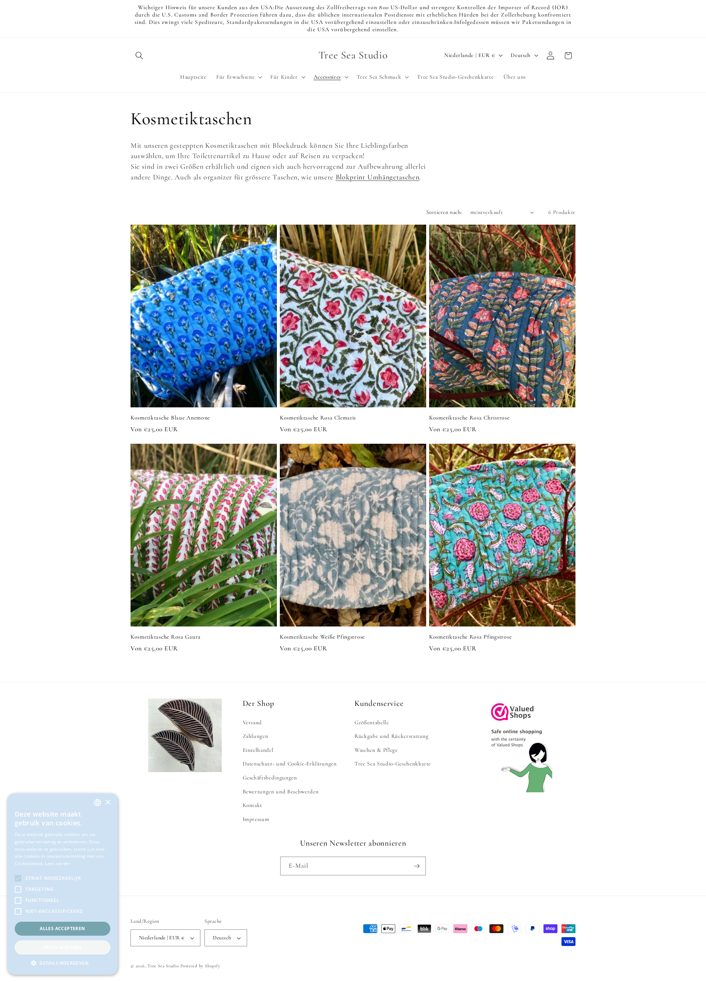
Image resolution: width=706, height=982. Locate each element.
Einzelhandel (258, 750)
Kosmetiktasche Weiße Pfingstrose (322, 636)
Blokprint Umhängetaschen (378, 177)
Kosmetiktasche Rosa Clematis (318, 417)
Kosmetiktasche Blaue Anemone (170, 417)
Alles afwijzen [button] (62, 947)
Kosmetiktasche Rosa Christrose (469, 417)
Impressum (256, 819)
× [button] (107, 802)
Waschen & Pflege (376, 750)
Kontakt (253, 805)
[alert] (62, 884)
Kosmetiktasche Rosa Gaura (166, 636)
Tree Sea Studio (163, 965)
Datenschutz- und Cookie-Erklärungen (290, 764)
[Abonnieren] (416, 866)
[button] (139, 55)
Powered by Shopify (200, 965)
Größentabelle (371, 722)
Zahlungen (255, 736)
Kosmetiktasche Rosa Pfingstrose (470, 636)
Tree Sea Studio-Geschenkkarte (392, 764)
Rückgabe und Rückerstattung (391, 736)
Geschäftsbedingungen (270, 777)
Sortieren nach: (444, 212)
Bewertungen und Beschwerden (281, 791)
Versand (252, 722)
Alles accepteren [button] (62, 928)
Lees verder (57, 863)
